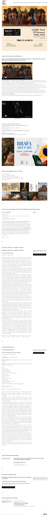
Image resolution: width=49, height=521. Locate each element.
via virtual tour (26, 130)
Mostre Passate (27, 53)
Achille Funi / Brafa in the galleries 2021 (12, 56)
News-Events (31, 53)
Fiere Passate (16, 53)
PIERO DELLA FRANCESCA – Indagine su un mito (12, 247)
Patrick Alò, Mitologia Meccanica (8, 133)
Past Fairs (39, 53)
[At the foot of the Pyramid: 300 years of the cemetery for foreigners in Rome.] (2, 203)
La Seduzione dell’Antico (8, 347)
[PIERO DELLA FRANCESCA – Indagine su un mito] (2, 241)
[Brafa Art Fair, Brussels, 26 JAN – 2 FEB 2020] (24, 152)
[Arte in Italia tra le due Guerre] (2, 492)
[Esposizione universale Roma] (2, 468)
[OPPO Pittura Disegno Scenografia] (2, 449)
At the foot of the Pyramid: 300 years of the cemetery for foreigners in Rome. (21, 209)
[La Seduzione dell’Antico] (2, 341)
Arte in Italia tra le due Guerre (9, 498)
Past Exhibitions (35, 53)
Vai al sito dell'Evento (39, 254)
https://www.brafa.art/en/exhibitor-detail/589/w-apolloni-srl (31, 95)
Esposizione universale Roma (9, 474)
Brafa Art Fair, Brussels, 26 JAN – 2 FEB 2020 (12, 171)
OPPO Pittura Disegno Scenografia (10, 455)
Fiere (13, 53)
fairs (11, 53)
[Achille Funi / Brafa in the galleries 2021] (24, 28)
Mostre (23, 53)
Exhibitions (8, 53)
